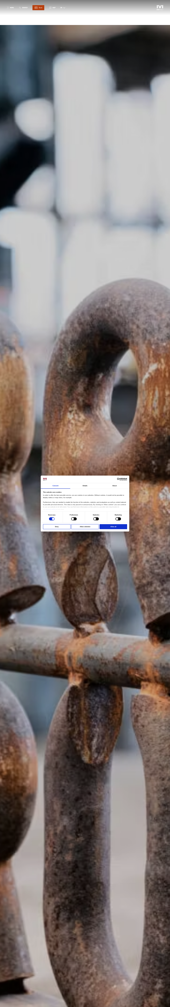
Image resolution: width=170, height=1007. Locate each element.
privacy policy (51, 509)
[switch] (74, 518)
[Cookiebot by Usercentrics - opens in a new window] (118, 479)
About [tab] (114, 486)
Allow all (113, 527)
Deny (57, 527)
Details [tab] (85, 486)
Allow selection (85, 527)
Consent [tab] (55, 486)
